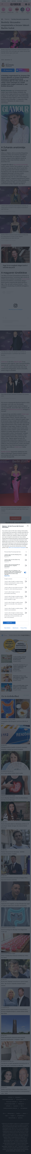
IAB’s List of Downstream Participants (17, 547)
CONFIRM (9, 622)
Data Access (15, 627)
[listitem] (15, 552)
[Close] (28, 526)
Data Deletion (7, 627)
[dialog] (15, 577)
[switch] (25, 555)
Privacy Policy (24, 627)
